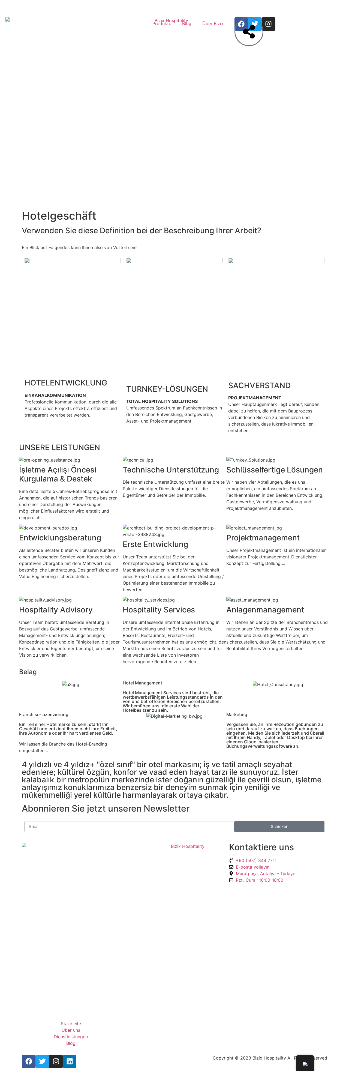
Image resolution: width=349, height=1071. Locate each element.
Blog (186, 23)
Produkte (161, 23)
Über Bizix (213, 23)
